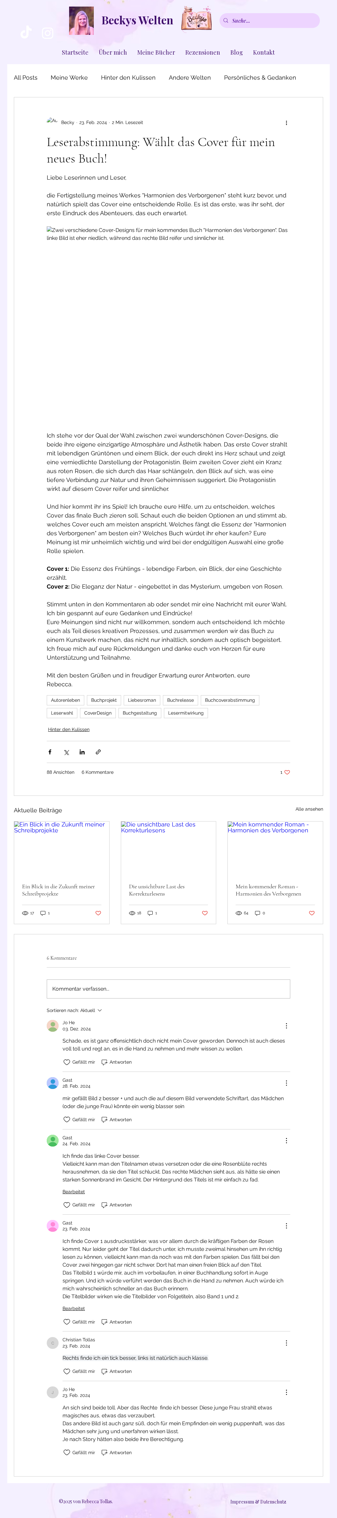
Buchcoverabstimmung (230, 700)
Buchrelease (180, 700)
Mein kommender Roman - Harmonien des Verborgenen (268, 890)
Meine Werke (69, 77)
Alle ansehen (309, 809)
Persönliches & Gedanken (260, 77)
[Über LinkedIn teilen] (82, 752)
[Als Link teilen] (98, 752)
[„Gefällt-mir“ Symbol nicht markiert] (67, 1062)
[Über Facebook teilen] (50, 752)
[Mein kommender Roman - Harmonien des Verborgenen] (275, 848)
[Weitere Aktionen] (286, 122)
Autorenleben (65, 700)
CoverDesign (98, 713)
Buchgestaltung (140, 713)
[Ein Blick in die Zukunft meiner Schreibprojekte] (61, 848)
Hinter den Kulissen (128, 77)
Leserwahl (62, 713)
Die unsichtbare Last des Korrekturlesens (157, 890)
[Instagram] (47, 32)
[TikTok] (26, 32)
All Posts (26, 77)
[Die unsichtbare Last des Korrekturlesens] (168, 848)
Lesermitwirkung (186, 713)
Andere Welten (190, 77)
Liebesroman (142, 700)
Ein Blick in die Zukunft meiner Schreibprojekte (58, 890)
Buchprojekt (104, 700)
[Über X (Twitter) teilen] (66, 752)
